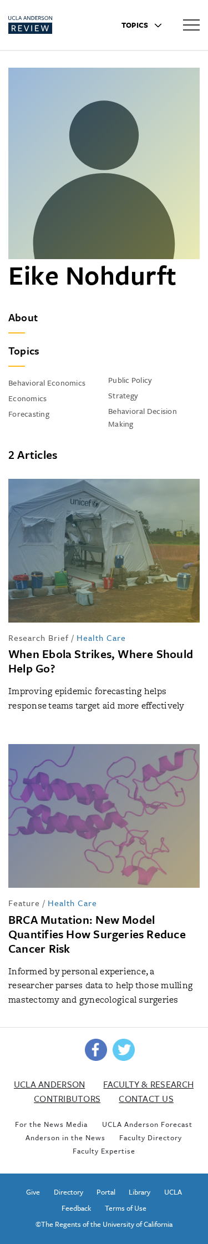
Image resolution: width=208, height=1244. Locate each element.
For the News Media (51, 1124)
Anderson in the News (65, 1137)
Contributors (67, 1098)
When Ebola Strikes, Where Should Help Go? (100, 660)
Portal (106, 1191)
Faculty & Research (148, 1084)
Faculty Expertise (104, 1150)
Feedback (76, 1207)
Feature (24, 903)
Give (33, 1191)
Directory (68, 1191)
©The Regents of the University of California (104, 1224)
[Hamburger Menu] (191, 24)
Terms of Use (125, 1207)
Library (139, 1191)
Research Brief (38, 637)
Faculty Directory (150, 1137)
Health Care (101, 637)
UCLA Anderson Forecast (147, 1124)
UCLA (173, 1191)
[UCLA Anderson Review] (48, 25)
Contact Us (146, 1098)
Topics (135, 25)
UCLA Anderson (49, 1084)
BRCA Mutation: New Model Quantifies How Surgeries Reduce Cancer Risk (97, 934)
